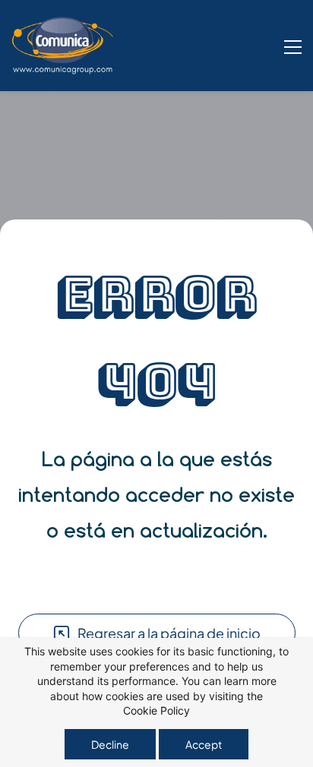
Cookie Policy (156, 710)
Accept (203, 744)
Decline (110, 744)
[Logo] (62, 45)
